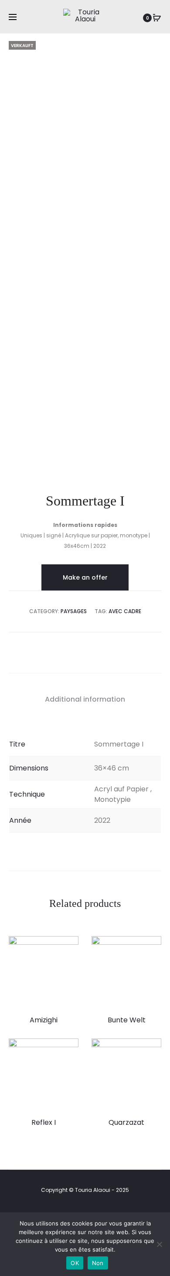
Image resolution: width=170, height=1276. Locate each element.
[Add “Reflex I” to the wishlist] (67, 1049)
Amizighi (44, 1020)
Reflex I (43, 1122)
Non (98, 1262)
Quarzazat (126, 1122)
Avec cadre (125, 611)
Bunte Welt (127, 1020)
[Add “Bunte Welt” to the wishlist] (150, 947)
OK (75, 1262)
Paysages (74, 611)
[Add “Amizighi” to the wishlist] (67, 947)
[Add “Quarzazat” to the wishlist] (150, 1049)
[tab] (85, 699)
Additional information (85, 699)
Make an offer (85, 577)
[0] (157, 17)
